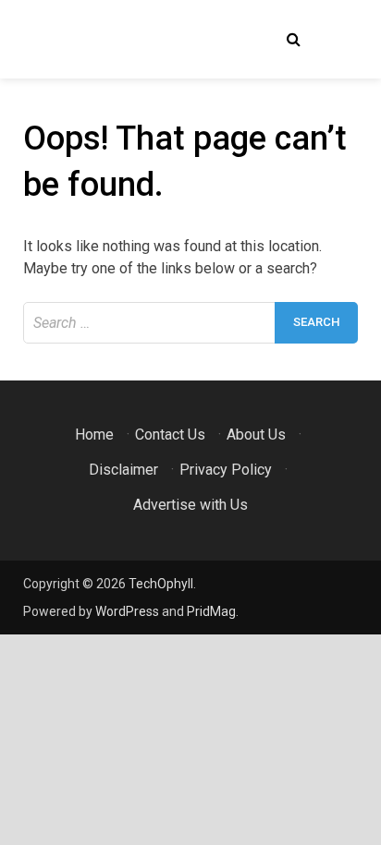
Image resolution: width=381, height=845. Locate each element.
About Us (256, 434)
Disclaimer (123, 469)
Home (94, 434)
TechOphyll (161, 583)
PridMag (211, 611)
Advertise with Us (190, 504)
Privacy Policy (225, 469)
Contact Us (170, 434)
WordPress (127, 611)
